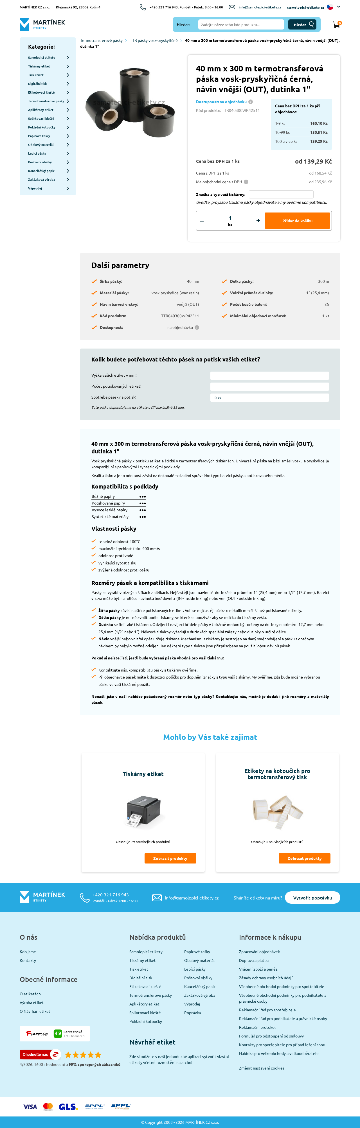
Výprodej (192, 1003)
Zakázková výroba (199, 995)
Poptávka (192, 1012)
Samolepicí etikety (146, 951)
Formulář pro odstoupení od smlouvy (271, 1035)
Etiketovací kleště (145, 986)
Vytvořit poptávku (312, 897)
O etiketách (30, 993)
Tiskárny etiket (142, 960)
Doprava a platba (254, 960)
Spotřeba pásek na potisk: (113, 396)
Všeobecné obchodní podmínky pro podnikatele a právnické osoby (282, 998)
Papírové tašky (197, 951)
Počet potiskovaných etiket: (116, 385)
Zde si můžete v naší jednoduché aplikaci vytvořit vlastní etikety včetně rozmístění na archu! (179, 1059)
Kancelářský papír (199, 986)
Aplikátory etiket (144, 1003)
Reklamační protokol (257, 1027)
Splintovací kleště (145, 1012)
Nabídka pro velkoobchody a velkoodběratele (279, 1053)
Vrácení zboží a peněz (258, 968)
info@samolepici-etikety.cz (260, 7)
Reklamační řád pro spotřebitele (267, 1009)
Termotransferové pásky (101, 40)
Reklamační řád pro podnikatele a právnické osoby (283, 1018)
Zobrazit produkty (170, 858)
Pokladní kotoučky (145, 1021)
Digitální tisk (140, 977)
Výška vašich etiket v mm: (113, 374)
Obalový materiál (199, 960)
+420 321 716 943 (115, 897)
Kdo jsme (28, 951)
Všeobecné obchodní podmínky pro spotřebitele (281, 986)
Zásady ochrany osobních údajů (266, 977)
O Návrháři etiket (35, 1011)
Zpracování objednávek (259, 951)
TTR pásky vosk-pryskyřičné (154, 40)
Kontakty (28, 960)
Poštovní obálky (198, 977)
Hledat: (183, 24)
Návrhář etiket (152, 1041)
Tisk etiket (138, 968)
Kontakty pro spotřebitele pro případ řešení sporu (283, 1044)
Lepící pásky (195, 968)
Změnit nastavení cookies (261, 1067)
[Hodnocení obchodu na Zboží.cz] (40, 1058)
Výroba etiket (32, 1002)
